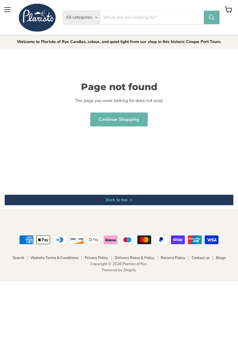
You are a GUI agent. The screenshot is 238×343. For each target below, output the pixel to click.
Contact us (201, 257)
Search (18, 257)
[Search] (211, 17)
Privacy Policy (96, 257)
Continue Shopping (119, 119)
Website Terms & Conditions (54, 257)
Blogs (221, 257)
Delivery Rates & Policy (134, 257)
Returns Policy (173, 257)
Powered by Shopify (119, 270)
